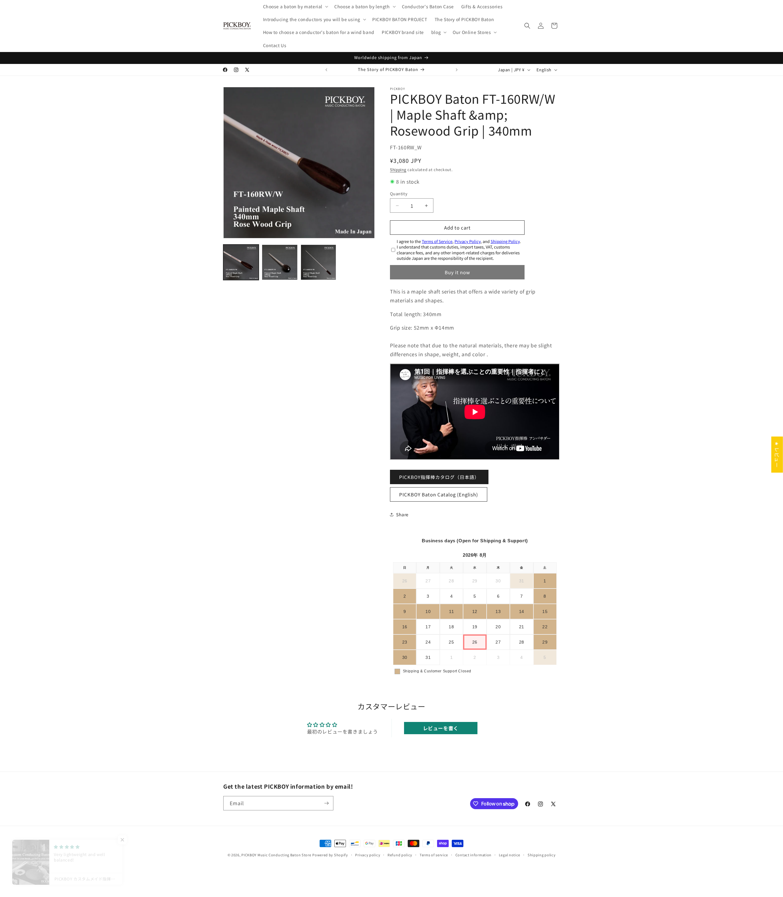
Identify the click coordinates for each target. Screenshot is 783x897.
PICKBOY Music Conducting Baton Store (276, 854)
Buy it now (457, 272)
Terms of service (434, 854)
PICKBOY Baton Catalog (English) (438, 494)
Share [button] (402, 514)
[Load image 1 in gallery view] (241, 262)
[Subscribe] (326, 803)
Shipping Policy (505, 241)
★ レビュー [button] (777, 454)
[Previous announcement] (326, 70)
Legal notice (509, 854)
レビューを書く (440, 728)
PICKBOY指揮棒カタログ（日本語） (439, 477)
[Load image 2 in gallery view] (279, 262)
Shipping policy (542, 854)
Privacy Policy (468, 241)
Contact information (473, 854)
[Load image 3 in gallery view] (318, 262)
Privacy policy (367, 854)
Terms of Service (437, 241)
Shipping (398, 169)
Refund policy (400, 854)
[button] (295, 6)
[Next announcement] (456, 70)
